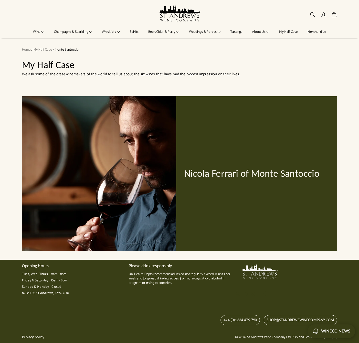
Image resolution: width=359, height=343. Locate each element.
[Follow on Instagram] (253, 293)
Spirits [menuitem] (134, 31)
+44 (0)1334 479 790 (240, 320)
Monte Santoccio (67, 50)
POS (295, 337)
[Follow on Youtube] (262, 293)
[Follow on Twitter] (237, 293)
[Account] (323, 15)
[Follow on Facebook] (246, 293)
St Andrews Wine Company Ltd (269, 337)
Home (26, 50)
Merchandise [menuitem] (316, 31)
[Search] (313, 15)
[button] (38, 31)
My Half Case (42, 50)
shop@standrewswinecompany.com (300, 320)
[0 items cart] (334, 15)
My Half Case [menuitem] (288, 31)
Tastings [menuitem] (236, 31)
